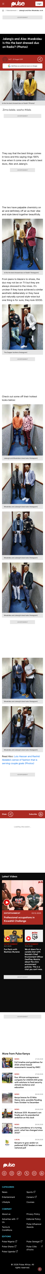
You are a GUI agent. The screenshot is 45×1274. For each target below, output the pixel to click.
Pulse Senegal (33, 1241)
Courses (30, 1202)
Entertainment (11, 10)
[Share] (40, 59)
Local (17, 1139)
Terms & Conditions (7, 1228)
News (16, 1059)
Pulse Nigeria (8, 1241)
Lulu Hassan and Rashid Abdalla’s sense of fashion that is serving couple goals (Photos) (21, 760)
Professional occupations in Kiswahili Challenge (19, 919)
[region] (22, 951)
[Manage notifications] (40, 1269)
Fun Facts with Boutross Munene (12, 950)
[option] (13, 951)
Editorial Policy (33, 1219)
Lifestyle (6, 1202)
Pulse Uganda (8, 1251)
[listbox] (23, 951)
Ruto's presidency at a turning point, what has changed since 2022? (28, 1130)
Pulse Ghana (8, 1246)
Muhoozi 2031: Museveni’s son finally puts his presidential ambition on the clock (27, 1115)
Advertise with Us (8, 1220)
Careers (30, 1197)
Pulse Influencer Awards (33, 1225)
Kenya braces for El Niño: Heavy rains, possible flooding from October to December (28, 1100)
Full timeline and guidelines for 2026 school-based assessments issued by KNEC (28, 1064)
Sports (29, 1192)
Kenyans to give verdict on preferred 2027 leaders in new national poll (28, 1145)
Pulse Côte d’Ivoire (31, 1248)
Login (39, 4)
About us (6, 1214)
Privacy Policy (33, 1214)
